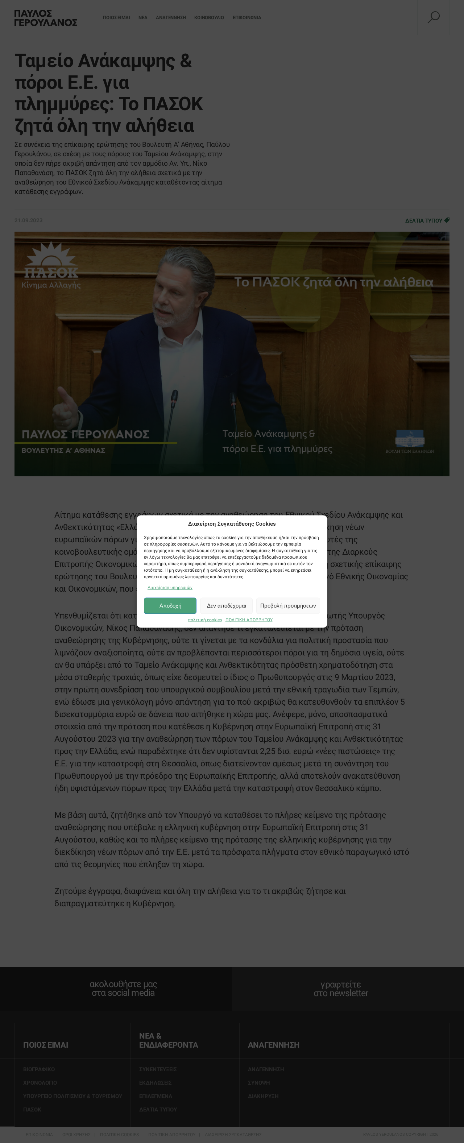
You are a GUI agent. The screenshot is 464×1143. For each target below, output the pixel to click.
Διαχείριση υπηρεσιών (170, 587)
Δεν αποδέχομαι (226, 605)
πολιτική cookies (205, 619)
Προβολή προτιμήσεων (288, 605)
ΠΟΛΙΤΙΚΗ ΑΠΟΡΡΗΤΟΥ (249, 619)
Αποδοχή (170, 605)
